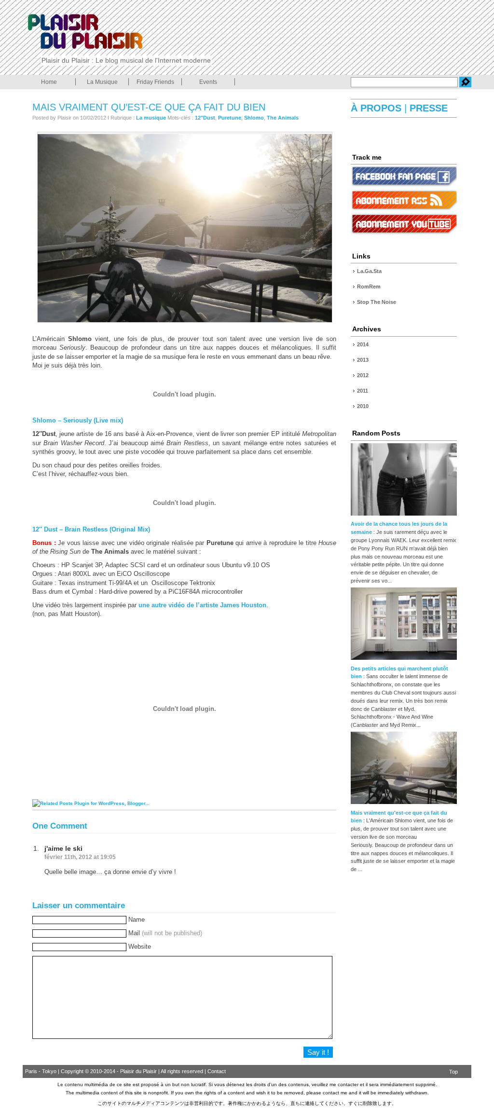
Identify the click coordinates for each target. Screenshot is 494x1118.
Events (208, 82)
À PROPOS (377, 108)
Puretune (229, 118)
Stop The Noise (376, 302)
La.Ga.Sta (369, 271)
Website (139, 946)
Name (136, 919)
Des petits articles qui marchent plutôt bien (399, 673)
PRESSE (427, 108)
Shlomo (254, 118)
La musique (151, 118)
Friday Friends (155, 82)
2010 (363, 406)
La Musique (102, 82)
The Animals (283, 118)
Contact (216, 1071)
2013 (363, 360)
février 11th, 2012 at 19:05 (80, 857)
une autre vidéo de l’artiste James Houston (202, 605)
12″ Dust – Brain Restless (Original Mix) (91, 529)
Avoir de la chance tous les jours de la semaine (399, 528)
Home (49, 82)
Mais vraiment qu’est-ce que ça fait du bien (148, 107)
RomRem (369, 286)
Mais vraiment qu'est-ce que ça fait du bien (399, 817)
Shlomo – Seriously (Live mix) (77, 420)
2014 (363, 344)
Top (453, 1072)
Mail (165, 933)
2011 (362, 391)
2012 (363, 375)
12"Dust (205, 118)
